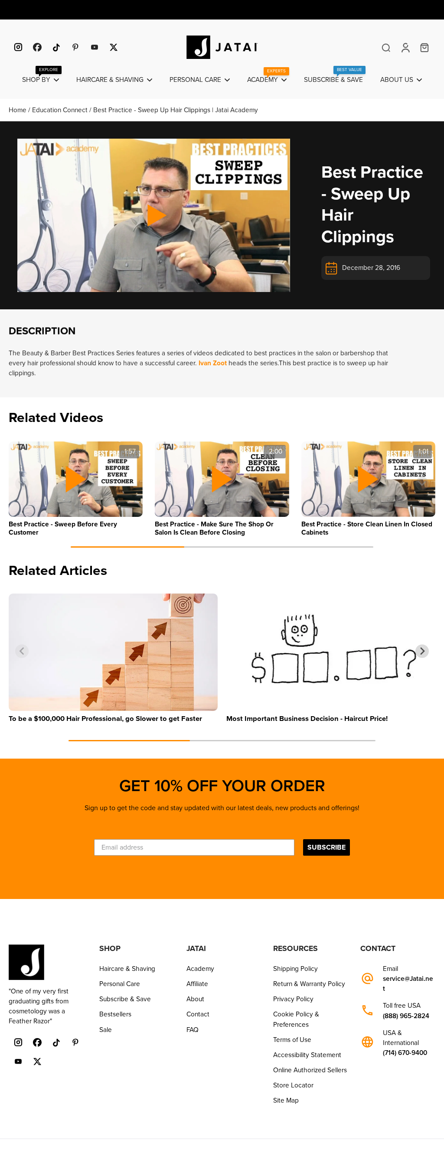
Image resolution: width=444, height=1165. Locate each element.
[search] (385, 47)
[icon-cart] (424, 47)
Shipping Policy (295, 969)
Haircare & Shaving (127, 969)
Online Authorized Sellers (310, 1070)
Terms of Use (292, 1040)
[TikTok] (56, 47)
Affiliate (197, 984)
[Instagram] (18, 47)
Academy (200, 969)
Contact (197, 1014)
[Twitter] (113, 47)
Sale (105, 1030)
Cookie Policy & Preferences (296, 1019)
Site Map (286, 1100)
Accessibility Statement (307, 1055)
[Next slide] (422, 483)
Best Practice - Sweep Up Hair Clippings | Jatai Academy (175, 110)
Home (18, 110)
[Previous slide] (22, 483)
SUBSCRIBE (326, 847)
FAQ (192, 1030)
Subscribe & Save (125, 999)
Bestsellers (115, 1014)
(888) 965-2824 (406, 1016)
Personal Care (119, 984)
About (195, 999)
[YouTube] (94, 47)
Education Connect (60, 110)
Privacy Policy (293, 999)
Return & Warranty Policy (309, 984)
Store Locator (293, 1085)
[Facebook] (37, 47)
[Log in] (405, 47)
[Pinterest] (75, 47)
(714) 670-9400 (405, 1053)
